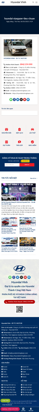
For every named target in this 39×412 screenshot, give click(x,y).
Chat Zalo (5, 400)
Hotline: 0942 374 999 (10, 409)
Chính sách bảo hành (9, 387)
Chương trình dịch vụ (9, 385)
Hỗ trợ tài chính (27, 390)
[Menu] (36, 2)
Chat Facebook (7, 405)
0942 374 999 (26, 64)
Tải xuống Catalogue (28, 394)
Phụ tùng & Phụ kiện (9, 390)
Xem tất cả (33, 178)
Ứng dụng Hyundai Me (9, 394)
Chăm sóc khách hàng (9, 392)
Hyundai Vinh (18, 2)
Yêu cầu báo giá (27, 392)
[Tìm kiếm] (33, 2)
